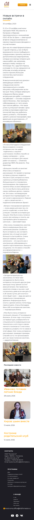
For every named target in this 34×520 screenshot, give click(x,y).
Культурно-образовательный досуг (17, 486)
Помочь (22, 4)
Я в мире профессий (13, 478)
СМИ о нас (16, 503)
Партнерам (16, 501)
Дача (9, 472)
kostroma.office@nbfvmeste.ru (18, 508)
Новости (15, 499)
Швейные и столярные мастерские (17, 482)
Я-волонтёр (11, 480)
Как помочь (16, 505)
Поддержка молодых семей (15, 474)
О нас (14, 497)
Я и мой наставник (13, 476)
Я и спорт (10, 484)
